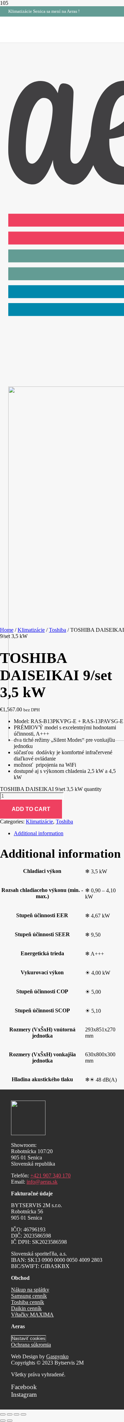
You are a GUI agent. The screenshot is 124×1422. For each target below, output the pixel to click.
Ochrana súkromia (31, 1345)
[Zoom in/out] (23, 1414)
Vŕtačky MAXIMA (32, 1315)
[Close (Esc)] (3, 1414)
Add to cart (31, 809)
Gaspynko (57, 1356)
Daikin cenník (26, 1308)
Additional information (38, 833)
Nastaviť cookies (28, 1338)
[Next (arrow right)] (9, 1421)
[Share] (9, 1414)
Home (6, 630)
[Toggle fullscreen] (16, 1414)
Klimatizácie (39, 821)
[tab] (69, 833)
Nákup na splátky (30, 1290)
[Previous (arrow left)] (3, 1421)
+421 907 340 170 (50, 1175)
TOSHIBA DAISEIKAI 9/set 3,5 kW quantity (51, 789)
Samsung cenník (29, 1296)
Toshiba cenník (27, 1302)
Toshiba (64, 821)
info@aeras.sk (42, 1182)
